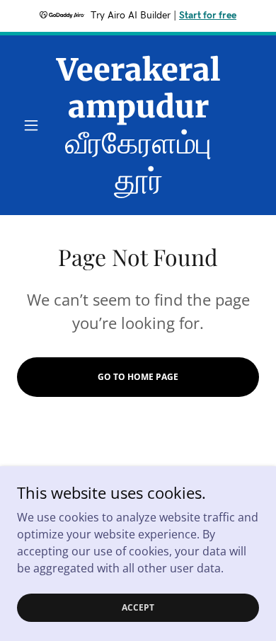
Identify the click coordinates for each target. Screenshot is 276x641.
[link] (137, 125)
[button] (35, 125)
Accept (138, 607)
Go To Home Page (138, 377)
